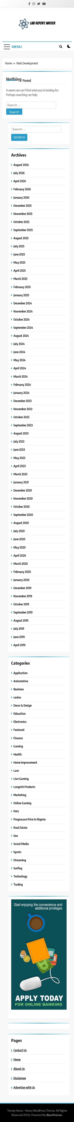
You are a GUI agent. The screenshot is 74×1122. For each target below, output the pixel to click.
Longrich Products (24, 787)
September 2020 (23, 515)
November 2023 (22, 409)
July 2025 (18, 246)
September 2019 (23, 612)
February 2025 (22, 287)
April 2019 (19, 645)
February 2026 (22, 189)
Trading (18, 884)
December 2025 (22, 206)
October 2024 (21, 319)
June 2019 (19, 637)
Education (19, 713)
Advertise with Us (24, 1087)
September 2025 (23, 230)
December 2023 (22, 401)
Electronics (19, 722)
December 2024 (22, 303)
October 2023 (21, 417)
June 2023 (19, 449)
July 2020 (19, 531)
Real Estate (20, 828)
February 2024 (22, 385)
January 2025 (21, 295)
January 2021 (21, 482)
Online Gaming (22, 803)
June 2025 (19, 254)
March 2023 (20, 474)
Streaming (19, 860)
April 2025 (19, 270)
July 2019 (18, 628)
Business (18, 689)
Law (16, 770)
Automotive (20, 681)
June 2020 (19, 539)
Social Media (21, 844)
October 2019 (21, 604)
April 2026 (19, 181)
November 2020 (23, 498)
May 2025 (19, 262)
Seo (15, 836)
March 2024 (20, 376)
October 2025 (21, 222)
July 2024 (19, 344)
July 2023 (18, 441)
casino (17, 697)
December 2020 (22, 490)
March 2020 (20, 564)
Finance (18, 738)
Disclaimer (19, 1078)
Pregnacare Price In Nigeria (29, 819)
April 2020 (19, 555)
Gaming (18, 746)
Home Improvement (25, 762)
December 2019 (22, 588)
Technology (20, 876)
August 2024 (21, 336)
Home (16, 1059)
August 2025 (21, 238)
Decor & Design (22, 705)
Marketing (19, 795)
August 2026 (21, 165)
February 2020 (22, 572)
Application (20, 673)
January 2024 (21, 393)
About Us (19, 1069)
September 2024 (23, 328)
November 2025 (22, 214)
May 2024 (19, 360)
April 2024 (19, 368)
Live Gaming (21, 779)
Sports (17, 852)
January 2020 (21, 580)
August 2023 (20, 433)
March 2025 (20, 279)
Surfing (17, 868)
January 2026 (21, 197)
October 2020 (21, 507)
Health (17, 754)
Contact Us (20, 1050)
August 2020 (21, 523)
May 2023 (19, 458)
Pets (16, 811)
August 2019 (20, 620)
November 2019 (22, 596)
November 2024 (23, 311)
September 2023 (23, 425)
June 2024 (19, 352)
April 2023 (19, 466)
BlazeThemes (54, 1115)
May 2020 (19, 547)
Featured (18, 730)
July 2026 (19, 173)
